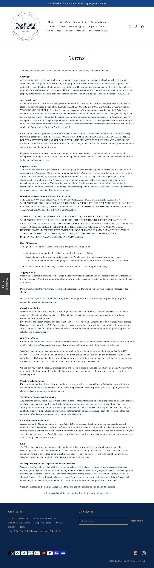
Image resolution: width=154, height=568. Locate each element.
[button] (5, 284)
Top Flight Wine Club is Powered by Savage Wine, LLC (34, 531)
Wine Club (24, 518)
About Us (60, 523)
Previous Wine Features (19, 523)
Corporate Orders (43, 523)
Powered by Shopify (138, 561)
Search (11, 518)
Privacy (11, 527)
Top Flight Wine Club (122, 561)
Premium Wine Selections (45, 518)
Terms (23, 527)
